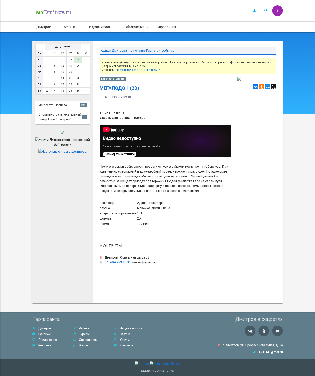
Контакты (126, 345)
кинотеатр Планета (62, 105)
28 (78, 78)
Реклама (44, 345)
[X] (273, 86)
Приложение (47, 340)
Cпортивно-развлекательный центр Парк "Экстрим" (62, 117)
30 (78, 90)
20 (70, 72)
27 (78, 72)
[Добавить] (277, 10)
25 (78, 59)
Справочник (166, 27)
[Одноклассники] (261, 86)
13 (62, 72)
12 (62, 65)
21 (70, 78)
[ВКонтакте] (255, 86)
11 (62, 59)
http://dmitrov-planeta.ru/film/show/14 (137, 69)
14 (62, 78)
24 (78, 53)
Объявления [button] (134, 27)
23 (70, 90)
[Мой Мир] (267, 86)
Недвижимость (130, 328)
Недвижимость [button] (99, 27)
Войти (83, 345)
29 (78, 84)
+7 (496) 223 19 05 (117, 262)
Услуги (124, 340)
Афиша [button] (69, 27)
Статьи (124, 334)
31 (85, 53)
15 (62, 84)
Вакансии (45, 334)
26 (78, 65)
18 (70, 59)
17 (70, 53)
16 (62, 90)
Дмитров (45, 328)
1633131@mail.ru (271, 352)
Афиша (83, 328)
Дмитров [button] (43, 27)
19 (70, 65)
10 (62, 53)
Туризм (84, 334)
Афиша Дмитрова (114, 51)
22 (70, 84)
